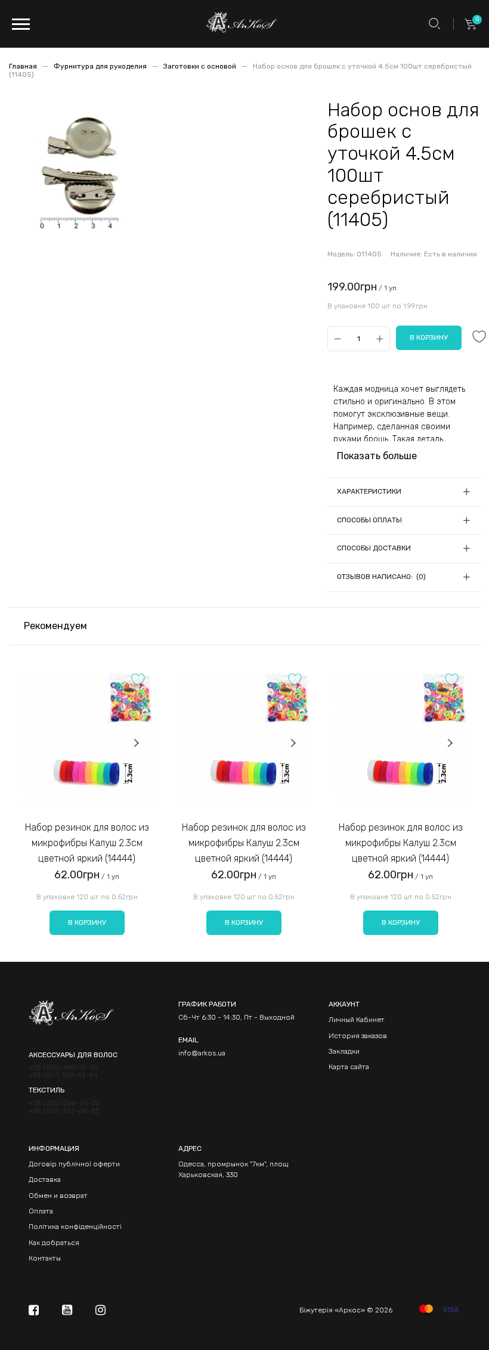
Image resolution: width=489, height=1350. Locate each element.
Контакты (45, 1258)
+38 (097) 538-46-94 (63, 1075)
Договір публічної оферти (74, 1164)
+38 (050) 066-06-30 (64, 1103)
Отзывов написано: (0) (381, 576)
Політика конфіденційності (75, 1226)
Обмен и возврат (58, 1195)
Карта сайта (349, 1067)
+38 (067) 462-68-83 (64, 1111)
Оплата (41, 1211)
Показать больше (377, 456)
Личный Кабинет (357, 1019)
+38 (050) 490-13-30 (63, 1068)
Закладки (344, 1051)
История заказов (358, 1036)
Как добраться (54, 1242)
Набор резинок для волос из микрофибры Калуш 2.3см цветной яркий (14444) (87, 842)
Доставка (45, 1179)
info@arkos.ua (201, 1053)
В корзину (87, 922)
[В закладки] (479, 337)
